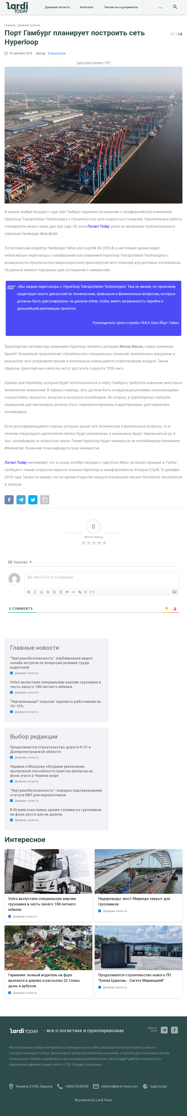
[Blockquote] (67, 592)
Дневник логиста (57, 7)
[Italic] (35, 592)
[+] (92, 591)
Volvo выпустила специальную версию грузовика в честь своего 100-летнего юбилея (55, 684)
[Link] (80, 592)
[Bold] (29, 592)
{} (85, 591)
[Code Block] (73, 592)
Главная (10, 25)
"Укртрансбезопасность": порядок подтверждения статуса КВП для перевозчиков (56, 792)
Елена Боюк (57, 53)
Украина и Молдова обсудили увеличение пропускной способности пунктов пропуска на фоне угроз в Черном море (51, 771)
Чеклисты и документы (121, 7)
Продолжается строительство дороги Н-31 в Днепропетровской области (50, 749)
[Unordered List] (60, 592)
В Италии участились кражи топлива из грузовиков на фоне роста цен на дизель (55, 812)
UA (180, 34)
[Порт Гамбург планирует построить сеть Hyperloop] (9, 500)
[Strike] (48, 592)
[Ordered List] (54, 592)
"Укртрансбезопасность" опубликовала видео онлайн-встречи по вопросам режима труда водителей (51, 663)
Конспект (87, 7)
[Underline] (41, 592)
